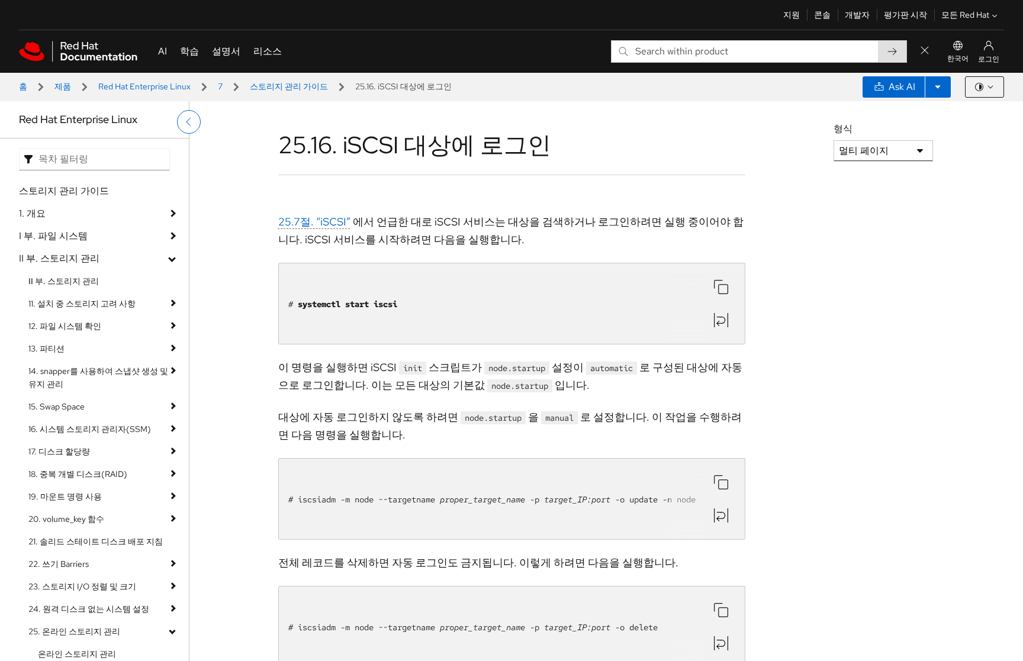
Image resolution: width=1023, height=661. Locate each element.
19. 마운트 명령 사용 (65, 496)
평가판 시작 (905, 14)
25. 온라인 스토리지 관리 (74, 631)
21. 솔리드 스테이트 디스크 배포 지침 (95, 541)
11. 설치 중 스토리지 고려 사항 (82, 303)
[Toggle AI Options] (938, 87)
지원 (791, 14)
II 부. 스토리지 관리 (59, 258)
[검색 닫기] (924, 51)
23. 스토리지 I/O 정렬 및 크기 (82, 586)
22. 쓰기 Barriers (58, 564)
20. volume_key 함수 (66, 519)
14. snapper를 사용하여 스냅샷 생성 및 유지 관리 (98, 377)
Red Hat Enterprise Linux (144, 86)
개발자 (857, 14)
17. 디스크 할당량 (59, 451)
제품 (62, 86)
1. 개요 (32, 213)
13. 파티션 (46, 348)
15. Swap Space (56, 406)
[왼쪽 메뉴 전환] (189, 122)
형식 (843, 128)
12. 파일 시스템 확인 (64, 326)
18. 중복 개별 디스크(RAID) (77, 474)
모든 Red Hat (965, 14)
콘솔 (822, 14)
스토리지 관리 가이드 (289, 86)
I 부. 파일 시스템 (53, 236)
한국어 (958, 58)
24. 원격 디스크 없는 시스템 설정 (88, 609)
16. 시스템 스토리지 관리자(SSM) (89, 429)
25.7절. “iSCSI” (314, 221)
